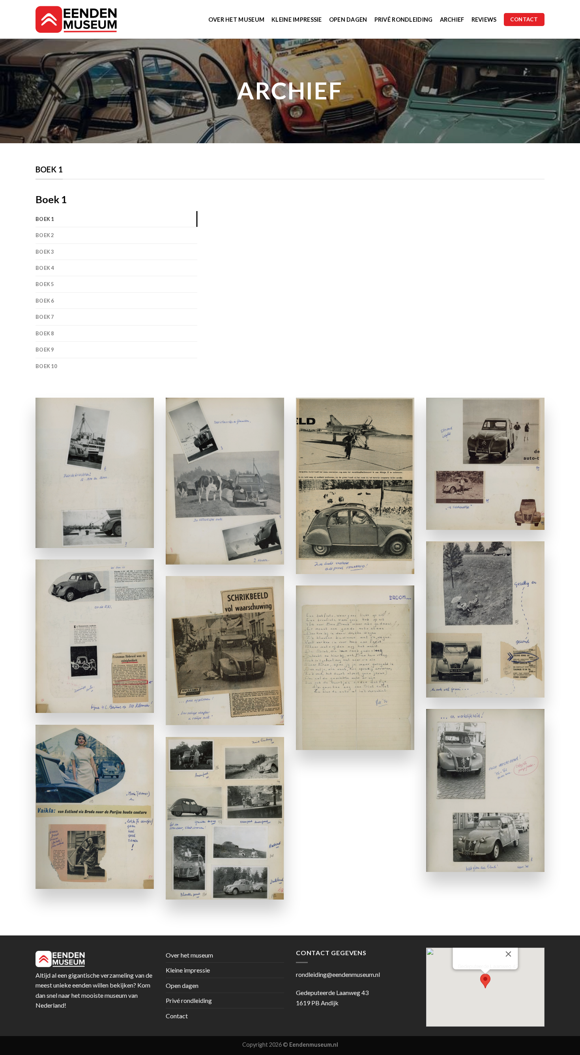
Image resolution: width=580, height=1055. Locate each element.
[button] (485, 981)
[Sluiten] (508, 954)
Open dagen (348, 19)
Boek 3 (45, 252)
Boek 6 (45, 300)
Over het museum (236, 19)
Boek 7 (45, 317)
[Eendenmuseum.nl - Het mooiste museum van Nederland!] (79, 19)
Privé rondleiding (403, 19)
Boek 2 (45, 235)
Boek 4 (45, 268)
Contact (177, 1015)
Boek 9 (45, 349)
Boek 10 (46, 366)
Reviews (484, 19)
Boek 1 (45, 219)
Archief (452, 19)
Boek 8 (45, 333)
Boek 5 (45, 284)
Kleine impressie (296, 19)
